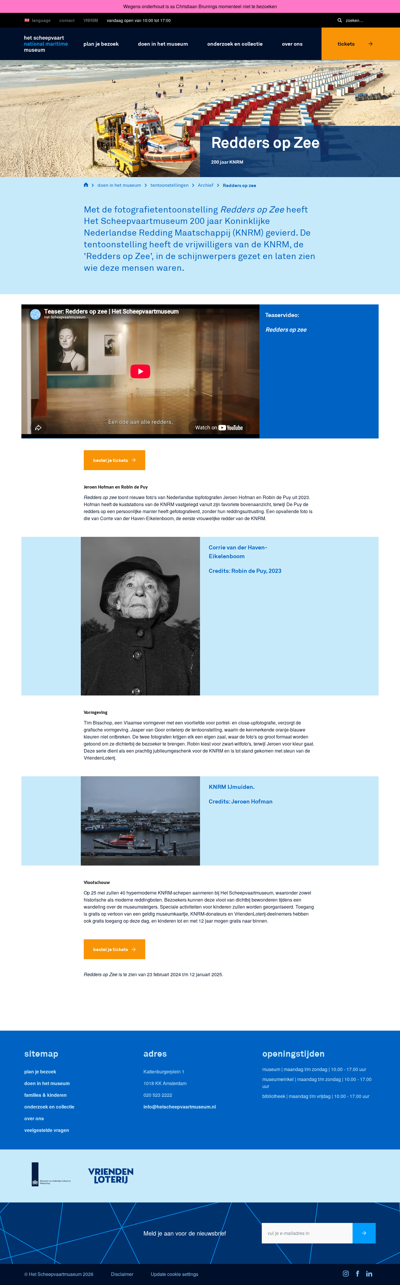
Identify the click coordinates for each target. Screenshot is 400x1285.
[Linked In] (371, 1274)
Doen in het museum (47, 1083)
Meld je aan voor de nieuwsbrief (184, 1233)
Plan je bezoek (40, 1071)
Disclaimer (122, 1274)
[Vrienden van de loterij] (110, 1176)
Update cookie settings (174, 1274)
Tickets (346, 43)
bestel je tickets (110, 460)
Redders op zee (239, 185)
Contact (67, 20)
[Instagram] (347, 1274)
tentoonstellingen (170, 185)
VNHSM (90, 20)
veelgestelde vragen (46, 1130)
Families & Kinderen (45, 1095)
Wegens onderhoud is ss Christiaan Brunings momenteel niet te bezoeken (200, 6)
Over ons (34, 1118)
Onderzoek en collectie (49, 1106)
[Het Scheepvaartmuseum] (46, 43)
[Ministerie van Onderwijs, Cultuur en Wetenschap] (51, 1176)
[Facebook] (359, 1274)
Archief (205, 185)
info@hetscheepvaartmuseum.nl (179, 1106)
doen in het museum (119, 185)
